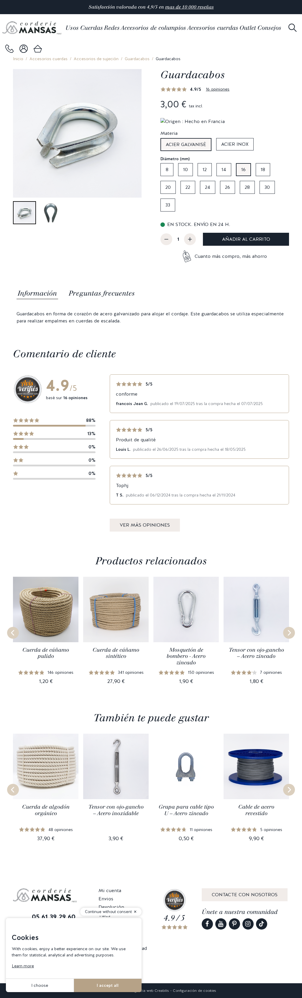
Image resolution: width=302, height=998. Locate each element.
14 (223, 169)
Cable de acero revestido (256, 810)
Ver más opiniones (145, 525)
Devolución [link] (111, 907)
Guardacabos (137, 58)
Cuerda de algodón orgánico (46, 810)
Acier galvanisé (186, 144)
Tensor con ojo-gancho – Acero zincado (256, 653)
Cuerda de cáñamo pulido (45, 653)
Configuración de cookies (194, 990)
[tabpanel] (151, 317)
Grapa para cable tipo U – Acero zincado (186, 810)
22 (188, 187)
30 (267, 187)
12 (205, 169)
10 (185, 169)
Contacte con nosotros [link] (245, 895)
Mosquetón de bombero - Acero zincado (186, 656)
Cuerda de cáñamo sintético (116, 653)
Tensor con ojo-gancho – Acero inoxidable (116, 810)
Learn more (23, 965)
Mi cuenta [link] (110, 890)
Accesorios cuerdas (48, 58)
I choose (39, 985)
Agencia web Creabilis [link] (150, 990)
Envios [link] (106, 899)
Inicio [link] (18, 58)
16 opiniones (217, 89)
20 (168, 187)
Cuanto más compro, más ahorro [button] (231, 256)
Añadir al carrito (246, 239)
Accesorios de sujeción (96, 58)
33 (167, 205)
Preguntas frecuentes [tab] (102, 293)
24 (207, 187)
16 (243, 169)
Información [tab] (37, 293)
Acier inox (235, 144)
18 (263, 169)
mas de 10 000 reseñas (189, 7)
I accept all (108, 985)
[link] (9, 49)
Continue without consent (108, 911)
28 (247, 187)
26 (227, 187)
